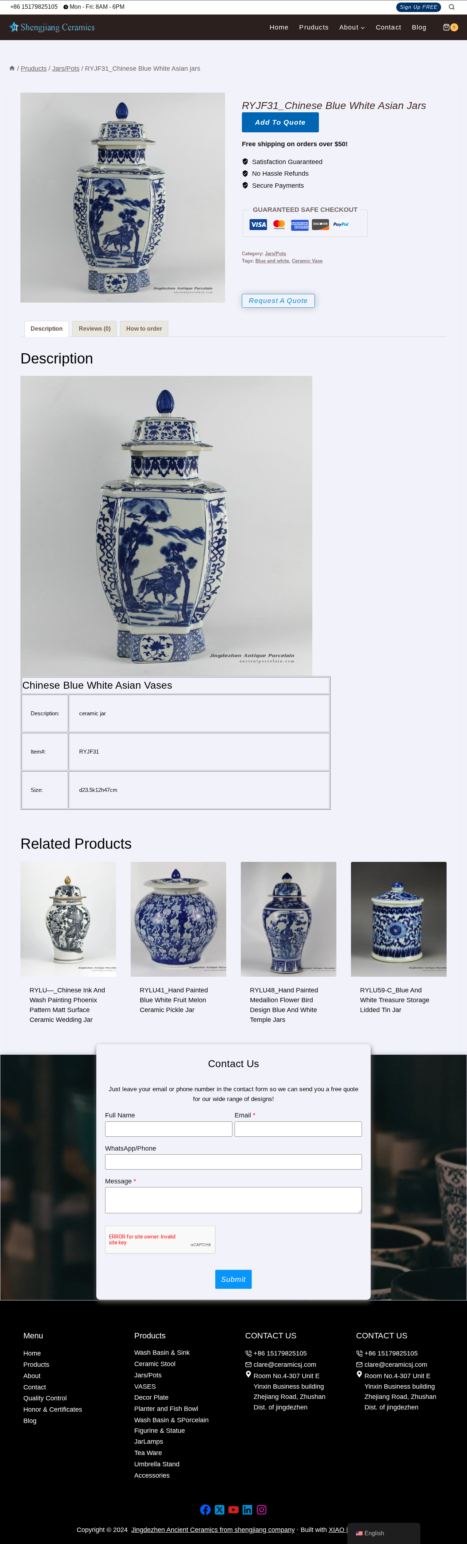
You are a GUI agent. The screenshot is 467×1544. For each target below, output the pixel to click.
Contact (388, 27)
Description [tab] (47, 328)
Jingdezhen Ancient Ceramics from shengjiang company (213, 1529)
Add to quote (280, 122)
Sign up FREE (418, 7)
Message (120, 1181)
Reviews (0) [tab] (95, 328)
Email (245, 1115)
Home (279, 27)
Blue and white (272, 261)
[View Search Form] (451, 7)
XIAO (337, 1529)
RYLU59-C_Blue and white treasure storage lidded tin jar (394, 1000)
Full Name (120, 1115)
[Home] (12, 68)
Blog (419, 27)
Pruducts (314, 27)
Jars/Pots (275, 253)
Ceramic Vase (307, 261)
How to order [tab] (144, 328)
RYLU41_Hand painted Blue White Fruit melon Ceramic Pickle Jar (174, 1000)
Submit (233, 1279)
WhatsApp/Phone (130, 1148)
